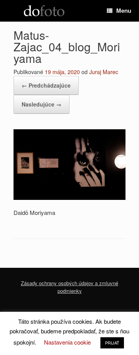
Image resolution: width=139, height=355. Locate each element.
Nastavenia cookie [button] (67, 342)
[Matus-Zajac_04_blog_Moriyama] (69, 197)
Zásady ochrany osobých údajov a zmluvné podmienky (69, 286)
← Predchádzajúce (46, 85)
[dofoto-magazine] (44, 11)
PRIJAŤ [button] (112, 343)
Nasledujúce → (41, 104)
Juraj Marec (103, 72)
